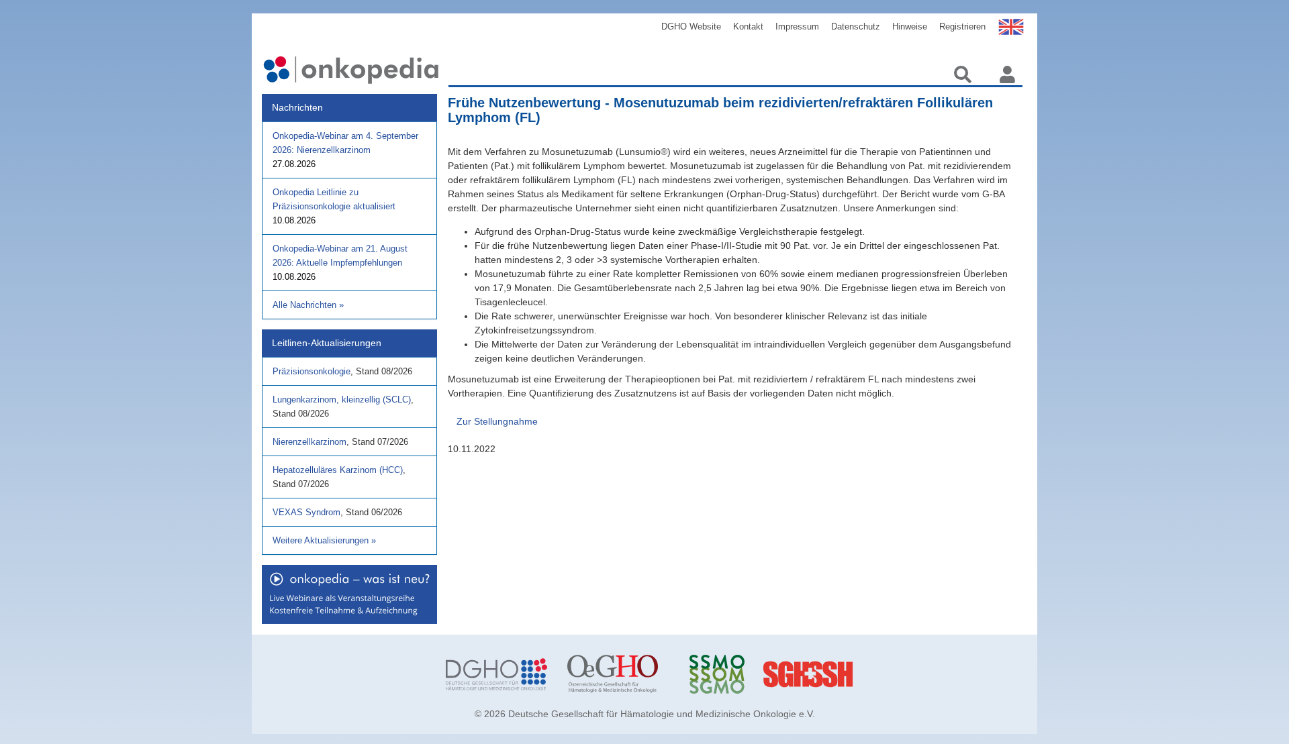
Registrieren (962, 26)
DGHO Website (691, 26)
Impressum (797, 26)
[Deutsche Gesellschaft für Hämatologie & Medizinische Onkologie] (496, 674)
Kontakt (748, 26)
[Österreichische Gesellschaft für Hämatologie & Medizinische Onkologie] (618, 674)
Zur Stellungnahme (497, 421)
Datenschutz (855, 26)
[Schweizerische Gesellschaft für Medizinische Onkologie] (740, 674)
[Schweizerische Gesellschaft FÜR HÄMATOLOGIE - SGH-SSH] (861, 674)
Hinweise (909, 26)
